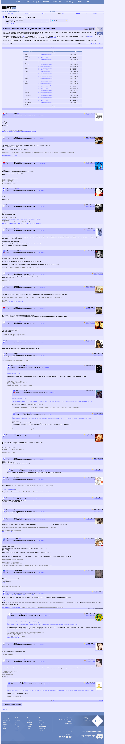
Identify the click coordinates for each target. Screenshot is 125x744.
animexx (4, 11)
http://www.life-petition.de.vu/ (9, 532)
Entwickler (69, 734)
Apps (4, 731)
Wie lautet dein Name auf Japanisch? (12, 607)
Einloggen (87, 718)
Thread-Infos (45, 22)
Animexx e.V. (18, 728)
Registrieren (86, 720)
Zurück (5, 709)
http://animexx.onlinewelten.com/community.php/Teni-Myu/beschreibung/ (21, 223)
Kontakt (70, 732)
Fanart (28, 720)
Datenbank (57, 2)
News (18, 2)
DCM (40, 724)
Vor (80, 53)
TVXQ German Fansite (9, 489)
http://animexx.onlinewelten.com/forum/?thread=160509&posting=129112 (21, 219)
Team (16, 731)
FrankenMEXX (43, 726)
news (7, 11)
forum (9, 11)
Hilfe (87, 2)
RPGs (4, 726)
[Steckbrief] (18, 113)
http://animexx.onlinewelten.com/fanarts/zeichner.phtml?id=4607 (19, 131)
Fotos (95, 13)
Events (27, 2)
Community (69, 2)
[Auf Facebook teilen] (54, 20)
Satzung (17, 726)
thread (18, 11)
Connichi (41, 722)
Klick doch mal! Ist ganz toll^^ (15, 301)
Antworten (42, 115)
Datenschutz (68, 721)
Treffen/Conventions (96, 44)
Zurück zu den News (10, 24)
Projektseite (10, 13)
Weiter (100, 47)
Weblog (44, 13)
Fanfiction (29, 724)
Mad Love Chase (54, 37)
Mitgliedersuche (7, 720)
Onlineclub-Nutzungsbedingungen (65, 718)
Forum (4, 722)
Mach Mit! (17, 720)
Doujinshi (29, 722)
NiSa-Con (41, 731)
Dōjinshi (78, 13)
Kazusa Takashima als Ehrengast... (45, 54)
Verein (79, 2)
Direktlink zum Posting (90, 114)
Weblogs (5, 724)
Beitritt (16, 724)
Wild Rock (24, 36)
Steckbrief (27, 13)
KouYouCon (42, 728)
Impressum (68, 723)
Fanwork (46, 2)
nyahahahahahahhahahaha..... (10, 155)
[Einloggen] (52, 11)
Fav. (63, 13)
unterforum (13, 11)
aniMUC (41, 720)
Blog (16, 722)
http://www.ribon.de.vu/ (13, 637)
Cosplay (36, 2)
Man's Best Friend (92, 36)
